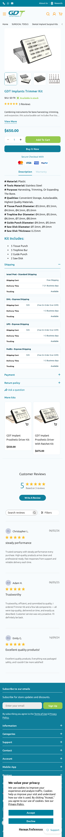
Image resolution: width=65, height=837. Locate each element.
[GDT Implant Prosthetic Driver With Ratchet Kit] (46, 415)
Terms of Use (40, 714)
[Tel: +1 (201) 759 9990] (4, 3)
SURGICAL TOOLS (20, 24)
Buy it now (32, 149)
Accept (31, 812)
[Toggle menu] (4, 14)
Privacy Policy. (16, 804)
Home (5, 24)
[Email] (12, 3)
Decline (31, 821)
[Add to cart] (27, 424)
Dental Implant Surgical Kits (45, 24)
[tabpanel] (32, 219)
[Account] (54, 14)
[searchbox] (19, 512)
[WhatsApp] (8, 3)
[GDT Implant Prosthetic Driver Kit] (18, 415)
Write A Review (33, 497)
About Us (43, 3)
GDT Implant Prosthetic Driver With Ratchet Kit (44, 439)
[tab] (25, 172)
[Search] (48, 14)
